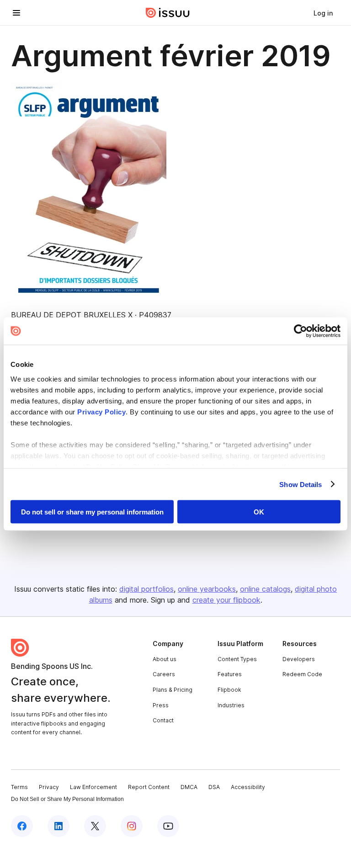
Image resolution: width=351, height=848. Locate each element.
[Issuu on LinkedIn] (58, 826)
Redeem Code (302, 674)
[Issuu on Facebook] (22, 826)
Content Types (237, 659)
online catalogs (265, 589)
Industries (231, 705)
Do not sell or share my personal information (92, 512)
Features (230, 674)
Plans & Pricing (172, 689)
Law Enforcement (93, 787)
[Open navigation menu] (16, 13)
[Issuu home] (167, 13)
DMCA (189, 787)
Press (161, 705)
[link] (323, 13)
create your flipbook (226, 599)
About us (164, 659)
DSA (214, 787)
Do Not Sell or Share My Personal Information (67, 799)
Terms (19, 787)
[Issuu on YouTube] (168, 826)
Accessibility (248, 787)
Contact (163, 720)
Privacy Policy (101, 411)
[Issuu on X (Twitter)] (95, 826)
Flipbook (229, 689)
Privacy (49, 787)
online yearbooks (207, 589)
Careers (164, 674)
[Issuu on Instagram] (132, 826)
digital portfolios (146, 589)
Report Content (149, 787)
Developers (298, 659)
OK (259, 512)
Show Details (300, 484)
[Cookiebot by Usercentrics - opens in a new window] (300, 331)
